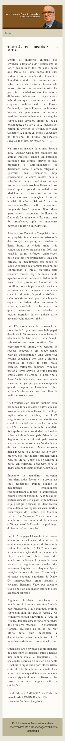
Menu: (9, 33)
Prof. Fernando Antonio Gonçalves (32, 723)
